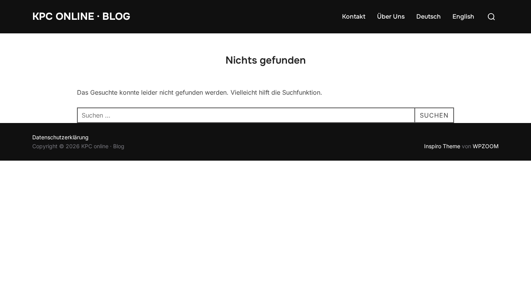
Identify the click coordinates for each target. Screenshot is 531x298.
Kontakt (353, 16)
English (463, 16)
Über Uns (391, 16)
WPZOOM (486, 146)
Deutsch (428, 16)
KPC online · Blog (81, 16)
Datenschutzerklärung (60, 137)
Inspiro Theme (442, 146)
